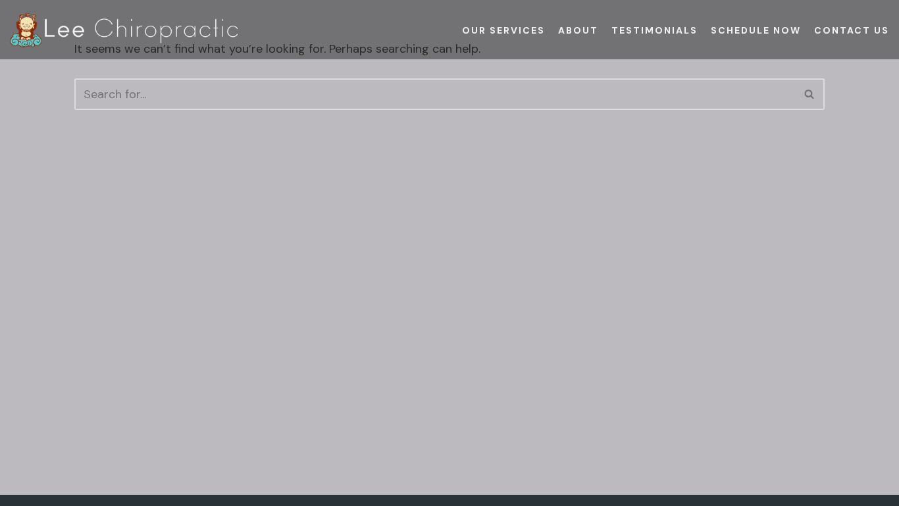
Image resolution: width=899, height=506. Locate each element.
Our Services (503, 30)
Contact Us (851, 30)
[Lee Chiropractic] (125, 30)
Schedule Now (756, 30)
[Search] (810, 94)
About (578, 30)
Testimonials (654, 30)
